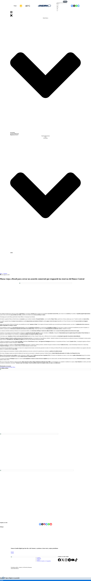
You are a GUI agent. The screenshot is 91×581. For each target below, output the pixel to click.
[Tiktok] (76, 559)
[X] (74, 6)
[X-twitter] (62, 559)
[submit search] (57, 5)
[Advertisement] (45, 262)
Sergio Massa (12, 367)
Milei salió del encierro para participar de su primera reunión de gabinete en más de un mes (23, 468)
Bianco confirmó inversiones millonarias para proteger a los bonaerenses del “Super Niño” (23, 431)
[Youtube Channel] (51, 524)
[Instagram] (44, 524)
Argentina (5, 273)
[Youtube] (72, 559)
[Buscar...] (62, 3)
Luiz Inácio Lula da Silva (5, 367)
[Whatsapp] (76, 6)
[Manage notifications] (3, 578)
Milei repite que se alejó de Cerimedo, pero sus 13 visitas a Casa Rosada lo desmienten (21, 520)
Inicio (1, 273)
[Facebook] (72, 6)
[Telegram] (78, 6)
